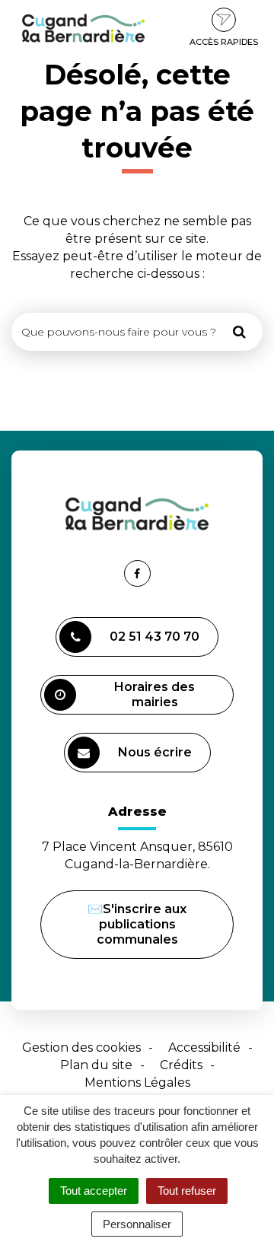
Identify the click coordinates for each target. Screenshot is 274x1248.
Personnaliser (137, 1224)
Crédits (181, 1065)
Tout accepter (93, 1190)
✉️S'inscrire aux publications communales (137, 924)
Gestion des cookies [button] (81, 1047)
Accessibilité (204, 1047)
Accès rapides (224, 42)
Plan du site (96, 1065)
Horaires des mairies (154, 694)
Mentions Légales (137, 1082)
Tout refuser (187, 1190)
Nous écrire (157, 758)
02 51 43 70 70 (154, 636)
